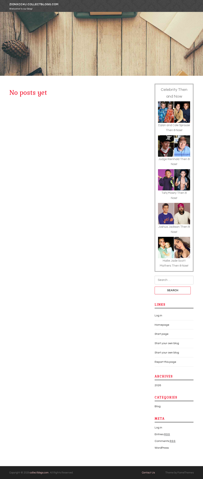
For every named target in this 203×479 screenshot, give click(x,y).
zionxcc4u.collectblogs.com (33, 4)
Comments (165, 441)
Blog (158, 406)
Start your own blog (167, 343)
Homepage (162, 324)
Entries (162, 434)
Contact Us (148, 472)
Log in (158, 315)
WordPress (162, 447)
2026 (158, 385)
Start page (162, 334)
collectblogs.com (39, 472)
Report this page (165, 362)
